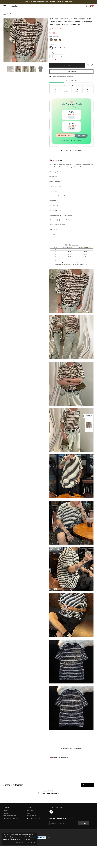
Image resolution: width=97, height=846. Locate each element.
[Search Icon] (81, 6)
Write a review (87, 785)
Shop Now (81, 135)
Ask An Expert (78, 150)
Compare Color (42, 59)
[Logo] (14, 6)
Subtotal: (51, 60)
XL (51, 48)
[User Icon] (86, 6)
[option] (26, 40)
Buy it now (71, 71)
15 (53, 76)
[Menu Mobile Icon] (5, 6)
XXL (55, 48)
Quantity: (51, 53)
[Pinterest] (51, 812)
